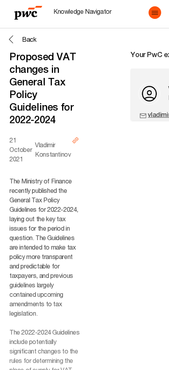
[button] (155, 12)
